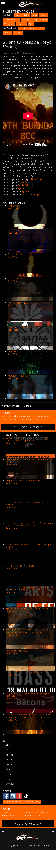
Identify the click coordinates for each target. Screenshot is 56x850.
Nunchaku (21, 24)
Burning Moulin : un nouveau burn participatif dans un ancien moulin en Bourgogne (27, 630)
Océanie (18, 32)
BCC (8, 749)
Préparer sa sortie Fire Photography (23, 480)
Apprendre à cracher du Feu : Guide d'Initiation (28, 608)
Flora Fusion (37, 179)
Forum (9, 774)
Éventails (26, 19)
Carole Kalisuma (25, 185)
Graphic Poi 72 (15, 230)
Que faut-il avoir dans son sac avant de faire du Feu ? (29, 460)
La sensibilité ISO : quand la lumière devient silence (27, 503)
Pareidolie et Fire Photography (20, 565)
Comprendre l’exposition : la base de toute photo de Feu (30, 545)
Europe (7, 32)
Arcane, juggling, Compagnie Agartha (25, 327)
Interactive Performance (19, 375)
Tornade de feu (15, 254)
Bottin (9, 764)
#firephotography (32, 801)
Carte (8, 769)
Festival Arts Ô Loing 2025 (18, 650)
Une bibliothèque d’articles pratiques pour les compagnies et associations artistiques (28, 715)
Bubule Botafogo (26, 182)
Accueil (11, 745)
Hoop (35, 19)
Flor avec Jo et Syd (31, 194)
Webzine (10, 759)
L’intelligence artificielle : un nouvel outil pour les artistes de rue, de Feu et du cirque (29, 588)
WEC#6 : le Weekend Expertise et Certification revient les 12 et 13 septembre (29, 439)
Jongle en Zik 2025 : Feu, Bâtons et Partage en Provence (28, 694)
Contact (43, 15)
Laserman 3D (14, 351)
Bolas (34, 15)
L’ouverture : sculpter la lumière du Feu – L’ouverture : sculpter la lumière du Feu (29, 524)
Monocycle (9, 24)
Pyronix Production (31, 191)
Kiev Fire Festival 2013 (18, 302)
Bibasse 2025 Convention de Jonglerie (24, 672)
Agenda (9, 754)
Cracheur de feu (11, 19)
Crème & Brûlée (15, 278)
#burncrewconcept (13, 801)
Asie (42, 28)
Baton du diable (22, 15)
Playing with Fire (15, 205)
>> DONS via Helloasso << (28, 427)
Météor (43, 19)
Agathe (21, 188)
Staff (31, 24)
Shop (8, 778)
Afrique (22, 28)
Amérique (33, 28)
